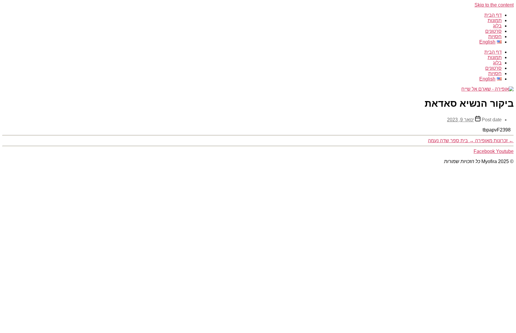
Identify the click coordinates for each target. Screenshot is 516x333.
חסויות (495, 36)
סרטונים (493, 31)
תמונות (495, 20)
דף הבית (493, 15)
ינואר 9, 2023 (460, 119)
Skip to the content (494, 4)
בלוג (497, 25)
